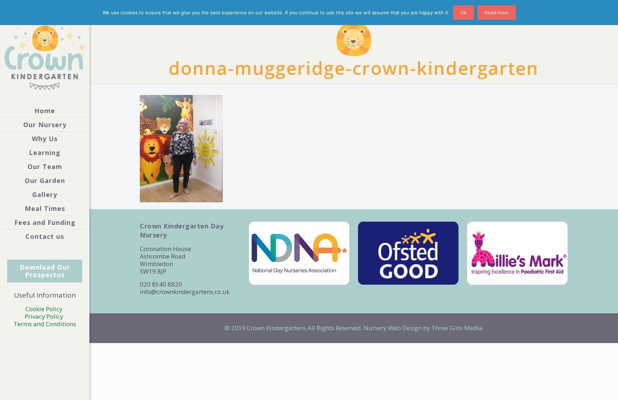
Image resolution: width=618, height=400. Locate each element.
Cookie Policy (44, 309)
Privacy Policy (45, 316)
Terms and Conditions (45, 324)
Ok (463, 12)
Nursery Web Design (393, 328)
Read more (497, 12)
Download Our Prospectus (45, 271)
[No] (609, 12)
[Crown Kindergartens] (44, 51)
